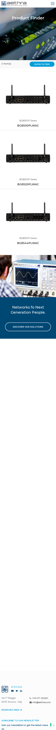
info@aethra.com (41, 702)
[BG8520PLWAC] (28, 153)
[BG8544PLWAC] (28, 212)
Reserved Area (10, 710)
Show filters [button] (42, 64)
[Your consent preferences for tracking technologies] (51, 725)
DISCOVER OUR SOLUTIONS (28, 326)
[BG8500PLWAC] (28, 94)
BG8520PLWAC (28, 184)
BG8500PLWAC (28, 125)
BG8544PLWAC (28, 243)
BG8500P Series (28, 120)
